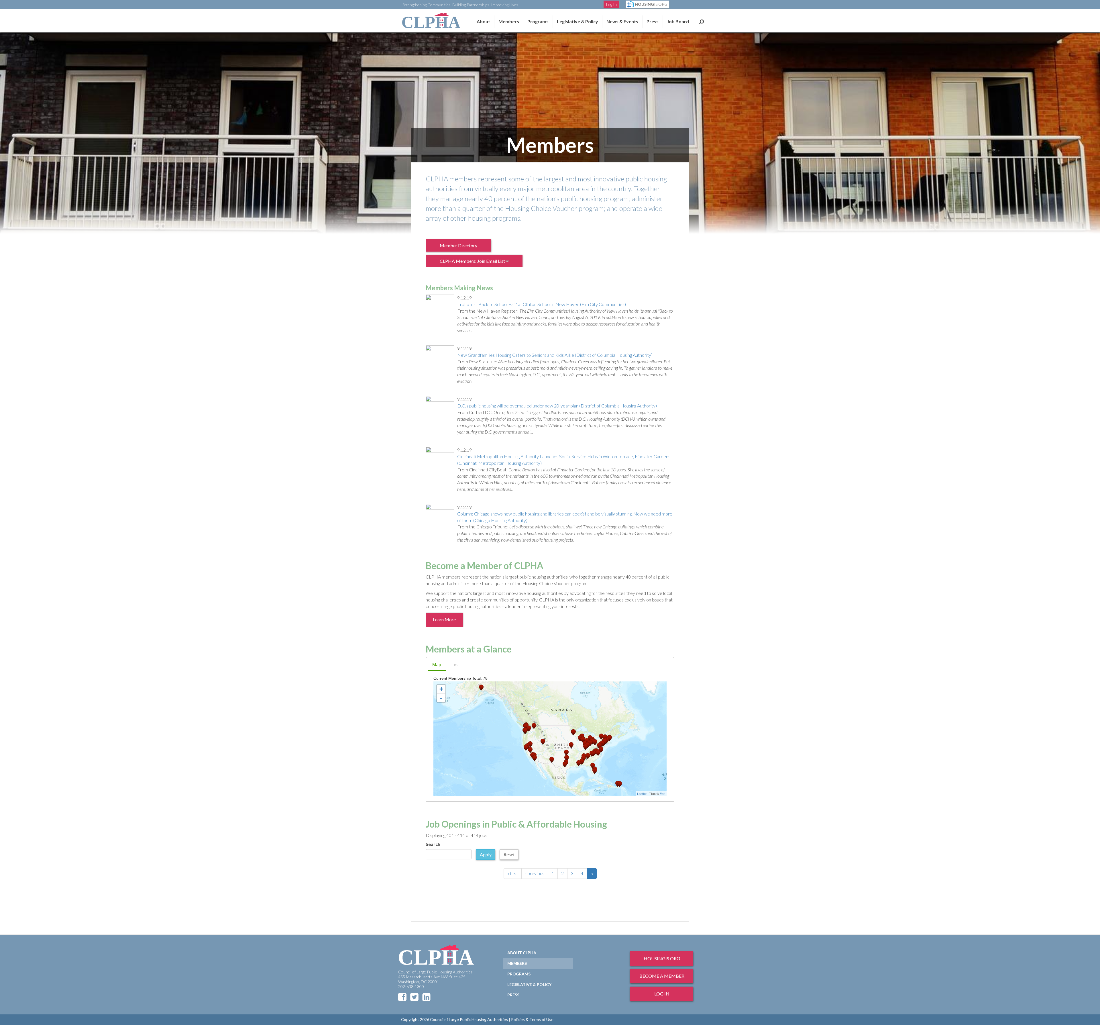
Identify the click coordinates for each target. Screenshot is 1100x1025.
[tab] (437, 665)
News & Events (622, 21)
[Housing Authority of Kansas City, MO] (571, 745)
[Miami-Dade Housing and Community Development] (594, 771)
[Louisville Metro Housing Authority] (585, 747)
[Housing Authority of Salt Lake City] (543, 742)
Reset (509, 854)
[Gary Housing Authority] (583, 740)
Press (653, 21)
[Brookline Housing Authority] (609, 738)
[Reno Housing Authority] (530, 744)
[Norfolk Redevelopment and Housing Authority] (601, 750)
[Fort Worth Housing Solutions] (566, 758)
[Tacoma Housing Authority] (525, 727)
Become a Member (661, 976)
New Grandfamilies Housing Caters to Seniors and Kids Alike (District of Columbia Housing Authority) (555, 355)
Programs (519, 973)
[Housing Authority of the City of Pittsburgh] (595, 742)
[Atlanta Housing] (588, 756)
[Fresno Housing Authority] (530, 750)
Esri (662, 793)
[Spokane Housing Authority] (534, 726)
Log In (611, 4)
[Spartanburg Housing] (592, 754)
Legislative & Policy (577, 21)
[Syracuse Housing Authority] (601, 737)
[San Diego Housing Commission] (534, 758)
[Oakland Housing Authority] (526, 748)
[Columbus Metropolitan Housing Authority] (590, 743)
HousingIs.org (662, 958)
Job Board (678, 21)
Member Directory (458, 245)
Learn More (444, 619)
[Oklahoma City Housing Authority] (566, 753)
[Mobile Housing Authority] (582, 762)
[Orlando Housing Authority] (592, 766)
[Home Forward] (525, 731)
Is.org (651, 4)
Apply (486, 854)
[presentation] (437, 665)
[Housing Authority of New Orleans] (578, 763)
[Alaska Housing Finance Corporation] (481, 688)
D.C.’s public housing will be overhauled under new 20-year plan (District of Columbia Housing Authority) (557, 405)
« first (512, 873)
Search (701, 21)
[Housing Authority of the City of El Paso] (551, 760)
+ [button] (441, 689)
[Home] (431, 20)
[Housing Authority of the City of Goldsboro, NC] (598, 753)
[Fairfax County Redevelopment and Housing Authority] (599, 746)
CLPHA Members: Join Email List (478, 262)
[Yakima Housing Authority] (529, 729)
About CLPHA (521, 952)
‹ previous (534, 873)
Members (508, 21)
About (483, 21)
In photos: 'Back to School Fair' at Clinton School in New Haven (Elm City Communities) (541, 304)
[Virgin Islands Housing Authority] (619, 784)
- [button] (441, 698)
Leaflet (642, 793)
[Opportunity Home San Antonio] (565, 764)
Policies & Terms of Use (532, 1019)
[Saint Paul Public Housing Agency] (573, 732)
